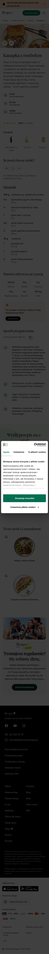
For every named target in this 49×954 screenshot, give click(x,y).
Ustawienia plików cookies (23, 507)
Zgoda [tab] (6, 452)
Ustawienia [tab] (18, 452)
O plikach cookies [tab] (37, 452)
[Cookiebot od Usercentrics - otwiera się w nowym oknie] (34, 444)
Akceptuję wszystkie (24, 498)
